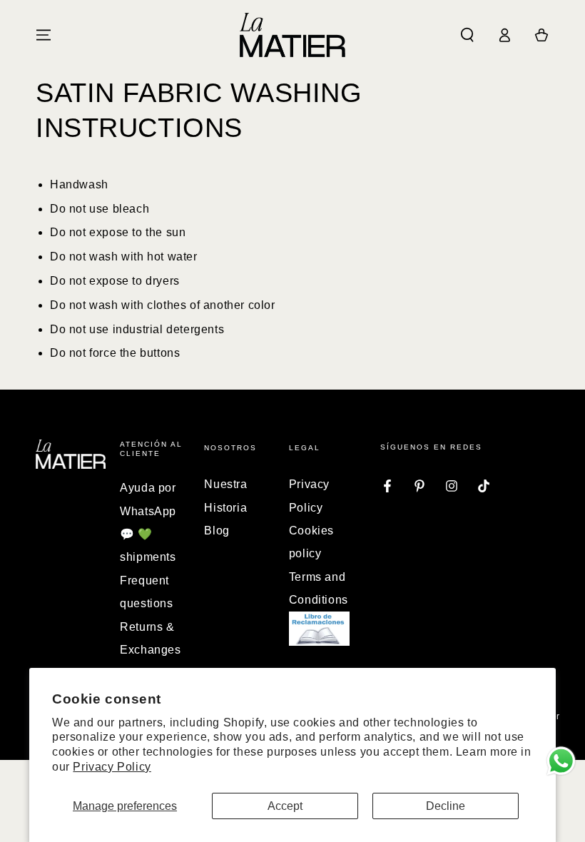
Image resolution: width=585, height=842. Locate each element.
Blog (216, 530)
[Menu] (43, 35)
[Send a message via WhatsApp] (561, 761)
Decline (445, 806)
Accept (285, 806)
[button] (467, 35)
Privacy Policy (112, 767)
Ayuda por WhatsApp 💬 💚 (148, 511)
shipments (148, 557)
